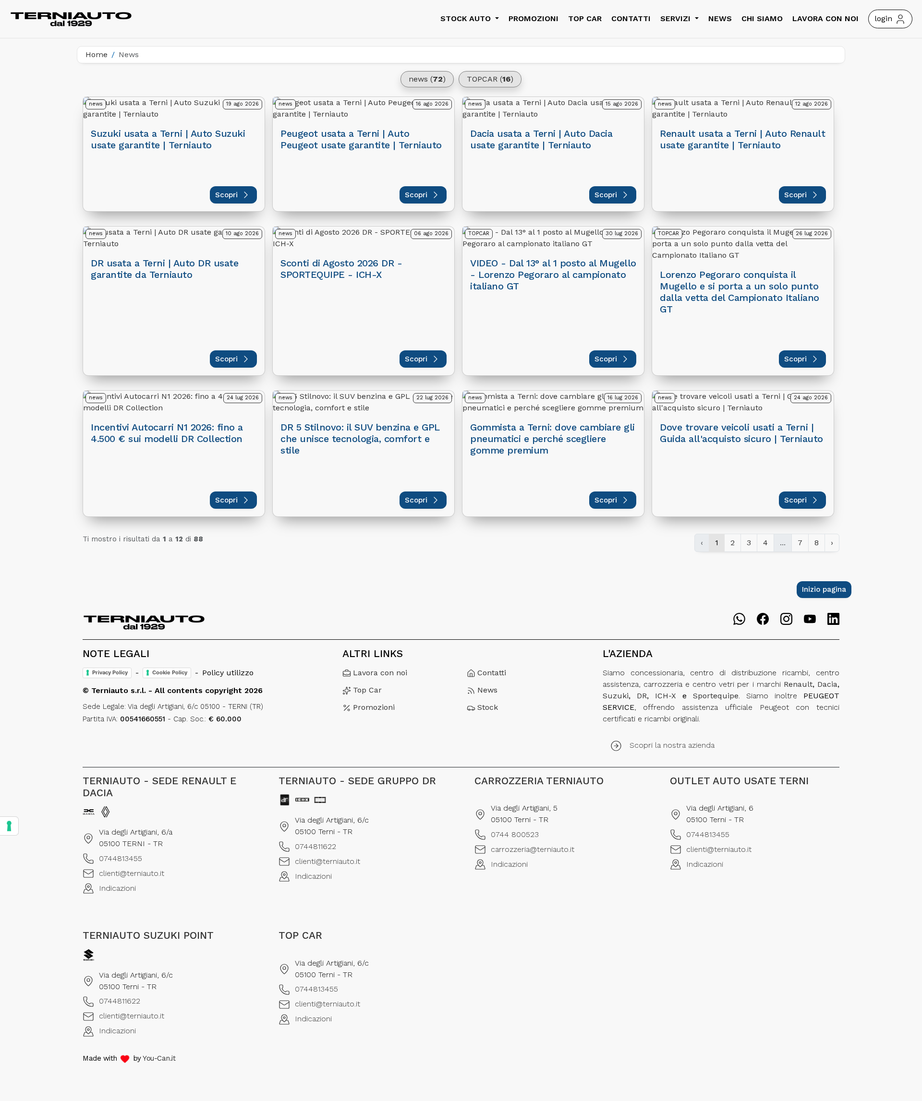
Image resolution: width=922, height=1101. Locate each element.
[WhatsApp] (739, 619)
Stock (487, 707)
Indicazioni (117, 888)
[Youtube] (810, 619)
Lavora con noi (825, 18)
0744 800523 (515, 834)
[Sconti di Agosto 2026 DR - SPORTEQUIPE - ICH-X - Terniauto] (363, 238)
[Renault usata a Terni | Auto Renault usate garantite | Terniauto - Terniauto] (743, 108)
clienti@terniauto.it (131, 873)
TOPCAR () (490, 79)
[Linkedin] (833, 619)
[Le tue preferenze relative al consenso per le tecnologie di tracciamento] (9, 826)
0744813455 (120, 858)
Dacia (827, 684)
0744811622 (315, 846)
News (720, 18)
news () (427, 79)
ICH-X (665, 695)
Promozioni (533, 18)
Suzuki (616, 695)
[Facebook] (763, 619)
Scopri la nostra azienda (672, 745)
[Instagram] (786, 619)
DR (642, 695)
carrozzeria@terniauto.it (532, 849)
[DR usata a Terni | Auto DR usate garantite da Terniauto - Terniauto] (174, 238)
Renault (798, 684)
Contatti (631, 18)
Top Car (585, 18)
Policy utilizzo (228, 672)
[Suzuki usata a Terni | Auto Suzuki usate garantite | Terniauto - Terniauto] (174, 108)
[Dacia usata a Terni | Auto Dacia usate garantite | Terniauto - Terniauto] (553, 108)
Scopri (226, 195)
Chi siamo (762, 18)
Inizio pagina (824, 589)
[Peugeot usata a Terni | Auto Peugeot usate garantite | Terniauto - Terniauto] (363, 108)
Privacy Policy (110, 672)
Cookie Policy (169, 672)
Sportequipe (716, 695)
